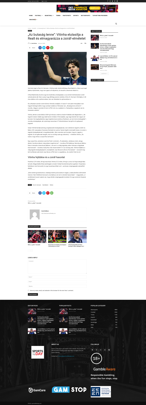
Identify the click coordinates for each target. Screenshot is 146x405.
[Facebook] (108, 1)
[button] (116, 24)
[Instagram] (110, 1)
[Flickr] (100, 350)
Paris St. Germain (37, 185)
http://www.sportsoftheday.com (48, 213)
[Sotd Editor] (29, 43)
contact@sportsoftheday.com (66, 356)
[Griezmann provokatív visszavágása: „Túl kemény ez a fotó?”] (57, 236)
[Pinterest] (48, 47)
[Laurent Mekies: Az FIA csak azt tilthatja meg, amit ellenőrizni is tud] (95, 58)
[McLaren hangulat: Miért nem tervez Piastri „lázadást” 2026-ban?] (95, 67)
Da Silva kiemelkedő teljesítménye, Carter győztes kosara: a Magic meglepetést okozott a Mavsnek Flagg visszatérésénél (108, 47)
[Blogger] (92, 350)
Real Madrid (45, 185)
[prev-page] (29, 250)
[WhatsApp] (51, 47)
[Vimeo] (115, 1)
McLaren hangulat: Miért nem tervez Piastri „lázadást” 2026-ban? (108, 66)
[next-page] (32, 250)
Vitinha (51, 185)
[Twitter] (112, 1)
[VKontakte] (109, 350)
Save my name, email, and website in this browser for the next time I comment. (52, 290)
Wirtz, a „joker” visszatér (34, 203)
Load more (104, 73)
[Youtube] (117, 1)
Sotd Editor (34, 43)
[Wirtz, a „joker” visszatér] (37, 236)
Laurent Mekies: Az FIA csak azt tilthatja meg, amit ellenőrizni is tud (108, 57)
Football (34, 28)
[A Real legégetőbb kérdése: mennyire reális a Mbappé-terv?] (77, 236)
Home (29, 28)
